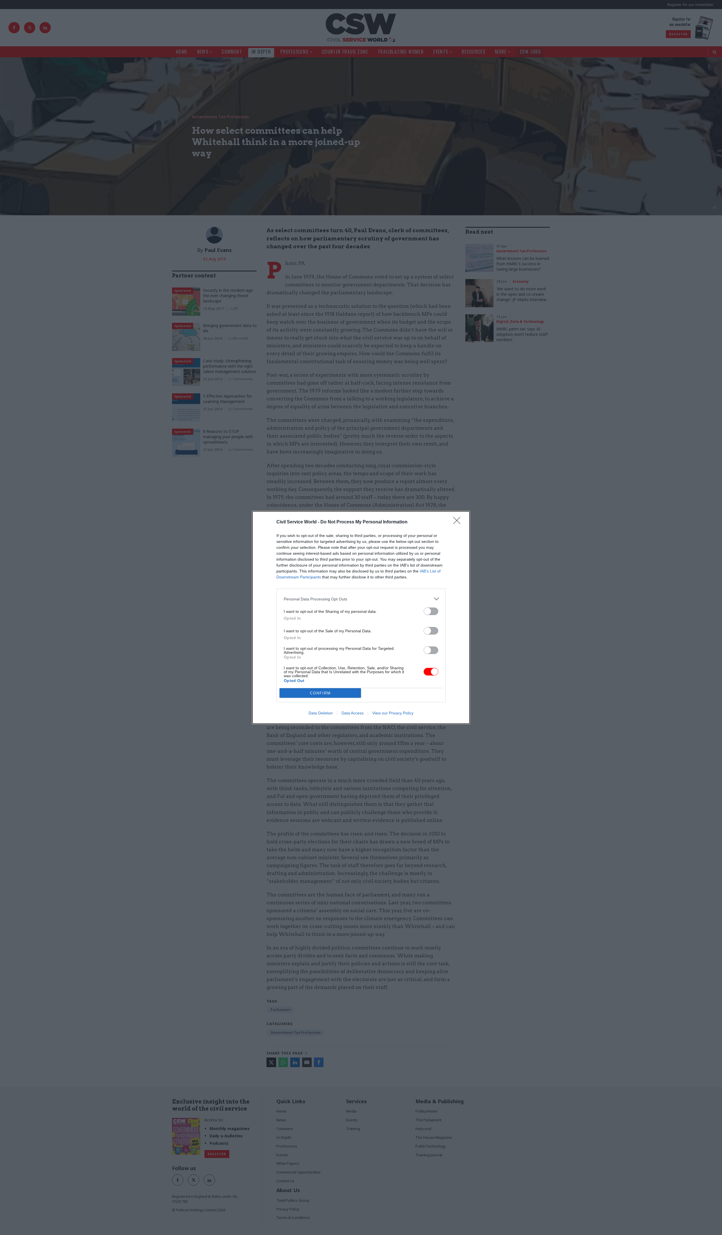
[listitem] (361, 599)
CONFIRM (320, 693)
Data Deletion (321, 713)
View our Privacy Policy (392, 713)
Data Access (353, 713)
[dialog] (361, 617)
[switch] (431, 611)
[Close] (458, 522)
